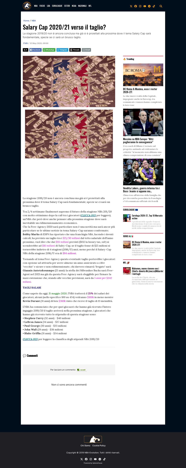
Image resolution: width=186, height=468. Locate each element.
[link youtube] (144, 6)
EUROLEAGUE (57, 5)
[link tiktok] (154, 6)
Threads (76, 50)
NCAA (74, 5)
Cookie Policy (99, 445)
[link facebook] (135, 6)
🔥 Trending (128, 59)
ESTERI (67, 5)
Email (88, 50)
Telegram (63, 50)
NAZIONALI (82, 5)
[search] (161, 6)
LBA (48, 5)
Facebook (36, 50)
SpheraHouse (97, 463)
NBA (35, 5)
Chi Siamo (85, 445)
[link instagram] (140, 6)
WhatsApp (50, 50)
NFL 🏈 (126, 262)
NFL (90, 5)
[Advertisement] (69, 178)
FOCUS (42, 5)
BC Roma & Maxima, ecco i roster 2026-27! (147, 243)
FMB (25, 43)
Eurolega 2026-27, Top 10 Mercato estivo (147, 217)
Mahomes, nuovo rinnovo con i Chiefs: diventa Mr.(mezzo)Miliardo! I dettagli (147, 271)
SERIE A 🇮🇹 (128, 236)
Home (26, 20)
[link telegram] (149, 6)
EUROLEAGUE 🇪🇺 (130, 209)
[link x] (131, 6)
